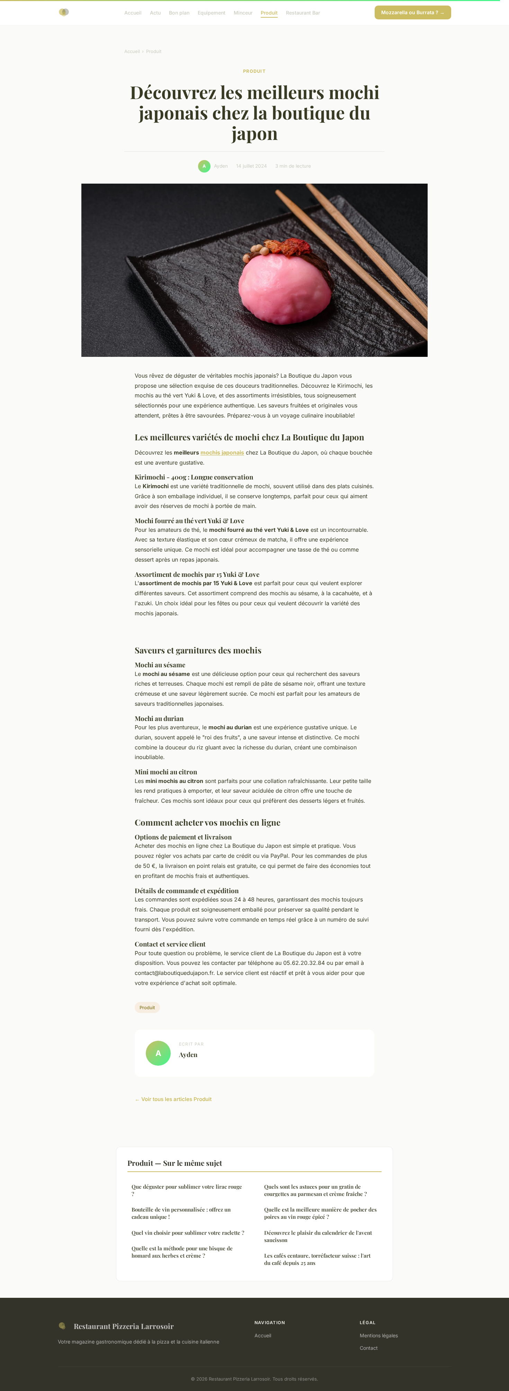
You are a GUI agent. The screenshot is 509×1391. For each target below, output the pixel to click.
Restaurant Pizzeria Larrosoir (124, 1326)
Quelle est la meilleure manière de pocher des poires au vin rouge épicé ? (320, 1213)
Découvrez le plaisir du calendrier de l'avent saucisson (318, 1236)
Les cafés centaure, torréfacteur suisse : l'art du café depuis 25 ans (317, 1259)
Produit (269, 12)
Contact (369, 1348)
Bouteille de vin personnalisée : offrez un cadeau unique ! (181, 1213)
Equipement (211, 12)
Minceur (243, 12)
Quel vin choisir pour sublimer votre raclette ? (188, 1232)
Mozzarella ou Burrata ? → (413, 12)
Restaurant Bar (303, 12)
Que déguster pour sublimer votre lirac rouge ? (187, 1190)
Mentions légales (379, 1335)
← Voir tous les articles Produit (173, 1099)
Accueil (133, 12)
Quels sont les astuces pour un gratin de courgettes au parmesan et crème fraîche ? (315, 1190)
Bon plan (179, 12)
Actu (155, 12)
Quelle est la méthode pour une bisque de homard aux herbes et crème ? (182, 1252)
